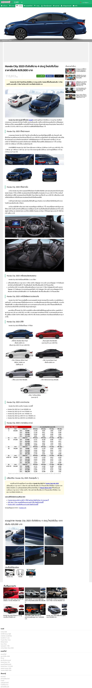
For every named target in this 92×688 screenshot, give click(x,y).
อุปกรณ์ (57, 5)
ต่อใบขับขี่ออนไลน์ (5, 678)
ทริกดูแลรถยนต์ (67, 5)
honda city (10, 576)
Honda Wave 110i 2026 (7, 666)
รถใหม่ (20, 6)
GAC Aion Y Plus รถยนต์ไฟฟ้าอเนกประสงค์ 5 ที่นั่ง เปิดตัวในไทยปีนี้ (25, 502)
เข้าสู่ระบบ (86, 2)
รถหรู (37, 5)
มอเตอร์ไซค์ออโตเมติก (6, 664)
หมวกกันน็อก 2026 (5, 656)
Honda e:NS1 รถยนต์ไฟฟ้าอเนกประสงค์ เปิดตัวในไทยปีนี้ (23, 504)
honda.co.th (22, 508)
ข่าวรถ (13, 5)
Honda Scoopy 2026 (6, 668)
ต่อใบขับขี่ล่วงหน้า (5, 686)
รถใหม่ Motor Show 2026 (7, 648)
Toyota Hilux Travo (6, 640)
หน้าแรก (5, 5)
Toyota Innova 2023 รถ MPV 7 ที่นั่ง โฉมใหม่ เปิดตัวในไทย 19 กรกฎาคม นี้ (28, 500)
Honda (20, 576)
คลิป (76, 5)
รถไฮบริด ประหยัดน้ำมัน (6, 636)
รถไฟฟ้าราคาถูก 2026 (6, 634)
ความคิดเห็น (41, 76)
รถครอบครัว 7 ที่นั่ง (5, 646)
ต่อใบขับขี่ (3, 676)
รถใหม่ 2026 (4, 632)
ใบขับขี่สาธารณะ (4, 684)
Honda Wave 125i (5, 662)
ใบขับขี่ (2, 680)
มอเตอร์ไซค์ (29, 5)
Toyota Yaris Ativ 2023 (52, 483)
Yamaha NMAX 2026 (6, 670)
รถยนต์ (30, 120)
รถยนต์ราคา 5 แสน (5, 638)
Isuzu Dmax (4, 644)
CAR (16, 2)
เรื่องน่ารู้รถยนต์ (47, 5)
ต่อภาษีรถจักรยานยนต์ (6, 660)
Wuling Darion (4, 642)
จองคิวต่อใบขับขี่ (4, 682)
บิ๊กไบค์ (2, 658)
